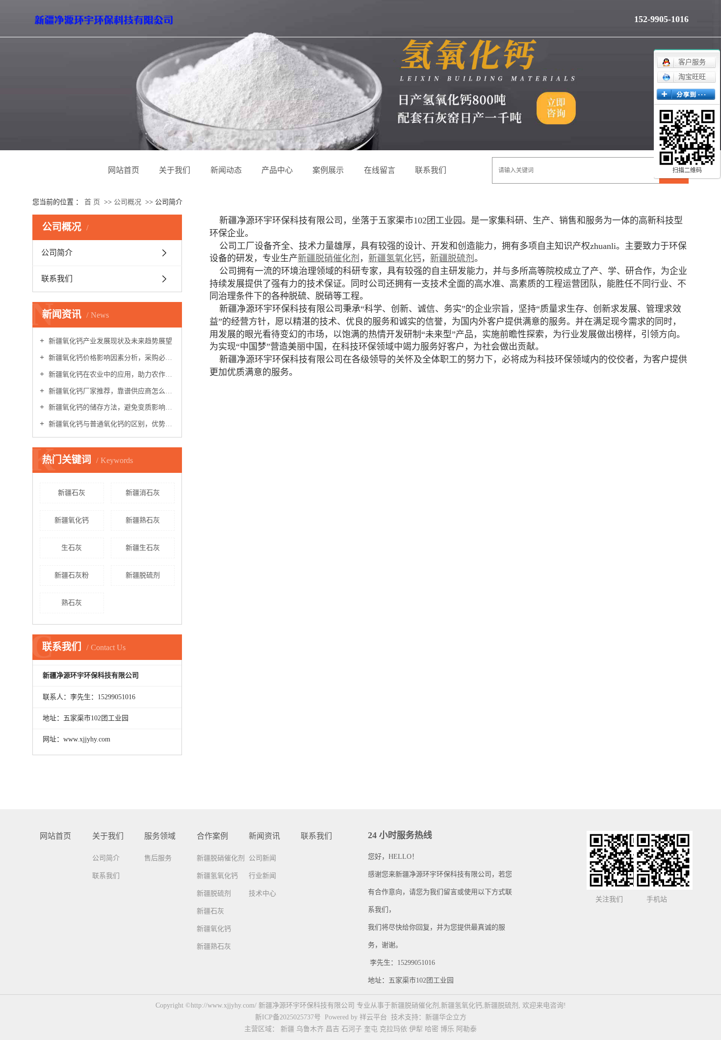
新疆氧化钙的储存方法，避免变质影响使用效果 (111, 407)
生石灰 (71, 547)
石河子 (351, 1029)
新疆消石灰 (143, 492)
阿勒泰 (466, 1029)
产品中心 (277, 170)
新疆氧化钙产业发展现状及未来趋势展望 (109, 341)
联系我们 (430, 170)
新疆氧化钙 (71, 520)
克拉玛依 (393, 1029)
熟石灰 (71, 602)
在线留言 (379, 170)
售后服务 (158, 858)
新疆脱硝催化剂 (221, 858)
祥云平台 (373, 1017)
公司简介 (57, 252)
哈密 (431, 1029)
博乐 (447, 1029)
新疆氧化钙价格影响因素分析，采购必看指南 (111, 357)
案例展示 (328, 170)
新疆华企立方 (445, 1017)
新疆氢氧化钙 (217, 875)
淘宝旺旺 (692, 77)
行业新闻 (262, 875)
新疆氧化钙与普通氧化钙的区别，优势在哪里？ (111, 424)
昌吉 (332, 1029)
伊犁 (416, 1029)
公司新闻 (262, 858)
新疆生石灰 (143, 547)
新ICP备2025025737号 (288, 1017)
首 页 (92, 202)
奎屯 (371, 1029)
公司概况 (128, 202)
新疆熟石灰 (143, 520)
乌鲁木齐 (310, 1029)
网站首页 (123, 170)
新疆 (287, 1029)
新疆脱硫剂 (143, 575)
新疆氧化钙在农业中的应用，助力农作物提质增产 (111, 374)
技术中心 (262, 893)
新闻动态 (226, 170)
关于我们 (174, 170)
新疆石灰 (71, 492)
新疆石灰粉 (71, 575)
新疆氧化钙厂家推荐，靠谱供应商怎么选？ (111, 391)
